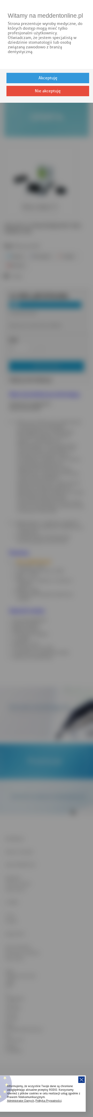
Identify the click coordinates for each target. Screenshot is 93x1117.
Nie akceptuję (48, 91)
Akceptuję (47, 78)
